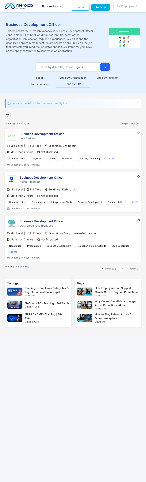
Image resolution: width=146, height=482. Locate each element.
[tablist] (73, 81)
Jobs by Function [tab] (107, 77)
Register (100, 7)
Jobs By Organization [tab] (73, 77)
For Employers (126, 6)
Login (80, 7)
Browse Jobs (50, 6)
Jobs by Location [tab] (38, 84)
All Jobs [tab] (39, 77)
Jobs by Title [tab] (73, 84)
